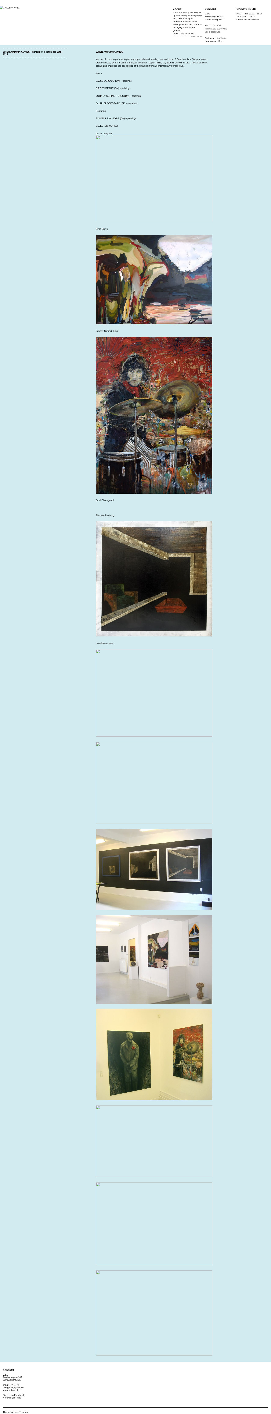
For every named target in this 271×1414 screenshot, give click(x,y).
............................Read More (187, 36)
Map (220, 41)
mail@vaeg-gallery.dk (216, 28)
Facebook (221, 38)
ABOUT (177, 9)
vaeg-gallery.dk (212, 32)
